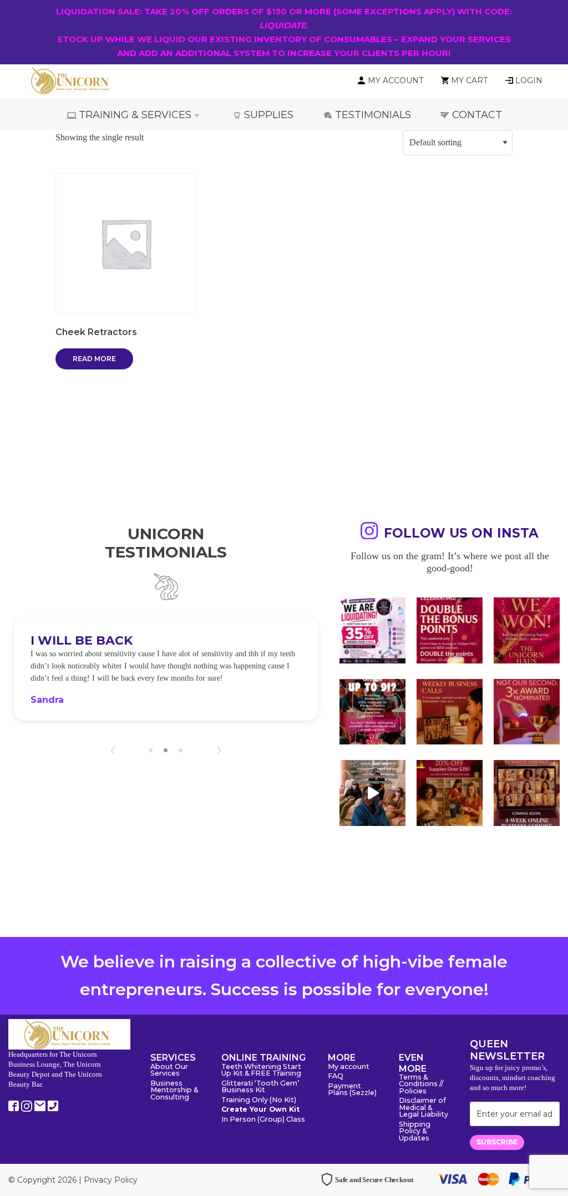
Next (218, 751)
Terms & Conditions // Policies (421, 1084)
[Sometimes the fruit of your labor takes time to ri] (527, 630)
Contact (477, 115)
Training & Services (135, 115)
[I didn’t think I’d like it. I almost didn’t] (527, 793)
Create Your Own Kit (260, 1109)
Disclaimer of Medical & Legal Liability (423, 1107)
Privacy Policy (111, 1180)
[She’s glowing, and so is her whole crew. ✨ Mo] (372, 712)
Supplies (268, 115)
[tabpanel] (166, 669)
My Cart (469, 80)
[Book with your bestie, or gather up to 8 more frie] (372, 793)
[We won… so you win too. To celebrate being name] (450, 630)
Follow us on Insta (461, 533)
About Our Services (169, 1070)
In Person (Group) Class (263, 1119)
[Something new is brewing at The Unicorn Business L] (450, 712)
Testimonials (373, 115)
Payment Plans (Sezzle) (352, 1090)
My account (348, 1067)
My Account (395, 80)
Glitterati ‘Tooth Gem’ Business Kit (260, 1087)
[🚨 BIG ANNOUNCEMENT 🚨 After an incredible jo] (372, 630)
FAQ (335, 1076)
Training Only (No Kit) (258, 1100)
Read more (94, 358)
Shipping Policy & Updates (414, 1131)
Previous (112, 751)
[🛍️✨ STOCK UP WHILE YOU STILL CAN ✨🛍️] (450, 793)
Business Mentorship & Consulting (174, 1090)
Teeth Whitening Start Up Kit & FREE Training (261, 1070)
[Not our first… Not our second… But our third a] (527, 712)
